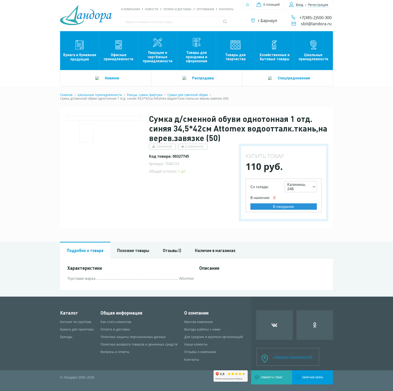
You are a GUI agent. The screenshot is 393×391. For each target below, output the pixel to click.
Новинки (112, 78)
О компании (130, 9)
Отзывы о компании (200, 352)
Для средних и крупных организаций (213, 337)
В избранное (194, 147)
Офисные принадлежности (118, 56)
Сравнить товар (271, 377)
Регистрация (318, 5)
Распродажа (203, 78)
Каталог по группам (75, 322)
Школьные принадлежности (313, 56)
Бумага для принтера (77, 329)
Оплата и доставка (177, 9)
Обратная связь (312, 377)
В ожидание (283, 206)
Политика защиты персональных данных (133, 337)
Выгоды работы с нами (202, 329)
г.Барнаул (267, 20)
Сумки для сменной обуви (187, 95)
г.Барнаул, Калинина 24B (292, 357)
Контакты (226, 9)
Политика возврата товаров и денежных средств (139, 344)
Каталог (69, 312)
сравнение (164, 147)
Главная (66, 95)
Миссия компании (198, 322)
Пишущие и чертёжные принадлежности (157, 56)
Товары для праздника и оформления (196, 56)
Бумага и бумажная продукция (79, 56)
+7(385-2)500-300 (315, 17)
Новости (151, 9)
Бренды (66, 337)
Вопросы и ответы (115, 352)
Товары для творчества (235, 56)
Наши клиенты (195, 344)
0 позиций (271, 4)
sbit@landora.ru (316, 23)
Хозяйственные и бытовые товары (274, 56)
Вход (299, 5)
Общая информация (121, 312)
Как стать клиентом (116, 322)
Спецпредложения (294, 78)
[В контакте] (274, 325)
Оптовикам (205, 9)
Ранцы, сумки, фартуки (144, 95)
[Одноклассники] (315, 325)
